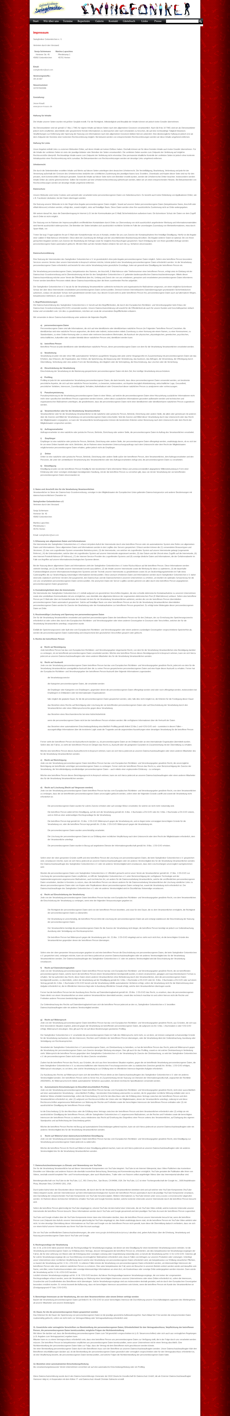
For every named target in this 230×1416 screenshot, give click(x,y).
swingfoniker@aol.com (43, 70)
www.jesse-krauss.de (42, 106)
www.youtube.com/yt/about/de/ (169, 1196)
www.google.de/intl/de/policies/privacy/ (112, 1232)
